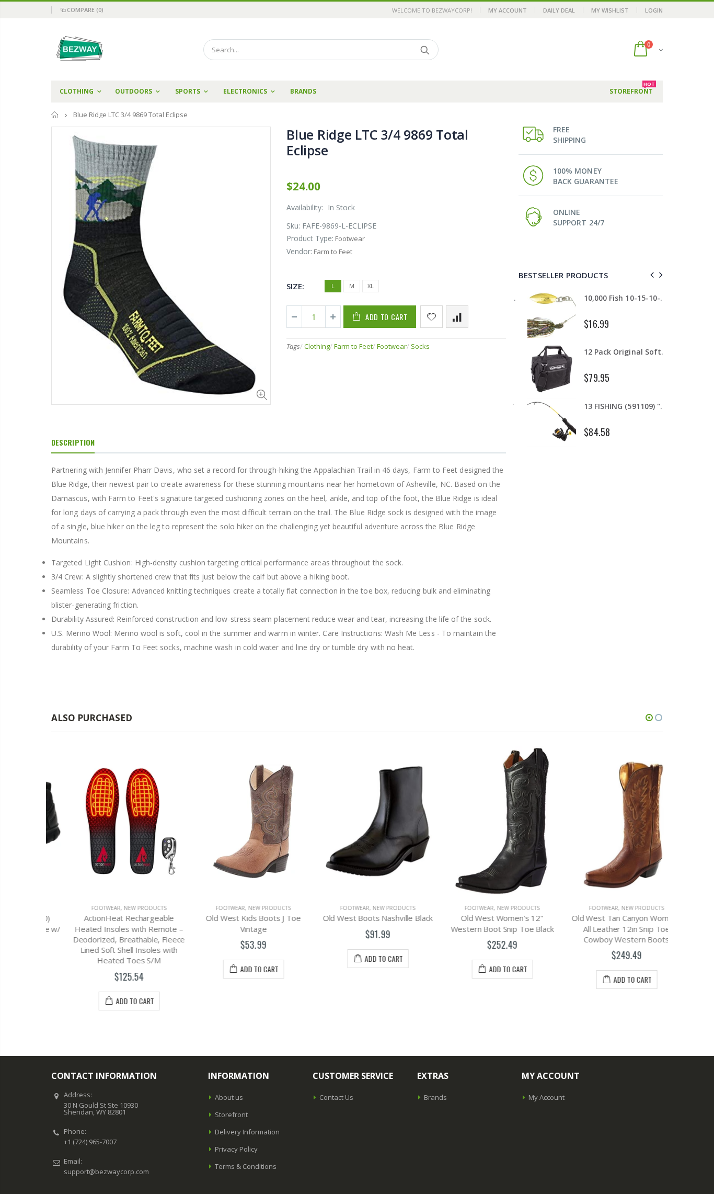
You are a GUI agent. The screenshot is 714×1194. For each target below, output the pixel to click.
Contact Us (336, 1097)
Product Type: (309, 238)
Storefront (231, 1114)
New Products (124, 908)
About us (229, 1097)
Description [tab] (73, 442)
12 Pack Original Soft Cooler (626, 352)
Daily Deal (559, 10)
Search (425, 50)
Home (55, 114)
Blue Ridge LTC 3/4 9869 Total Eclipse (377, 142)
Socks (420, 346)
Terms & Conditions (246, 1166)
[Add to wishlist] (431, 316)
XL (370, 286)
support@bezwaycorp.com (106, 1171)
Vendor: (299, 251)
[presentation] (650, 275)
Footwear (392, 346)
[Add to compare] (457, 316)
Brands (435, 1097)
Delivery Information (247, 1131)
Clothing (317, 346)
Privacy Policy (236, 1149)
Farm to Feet (353, 346)
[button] (649, 717)
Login (654, 10)
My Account (507, 10)
